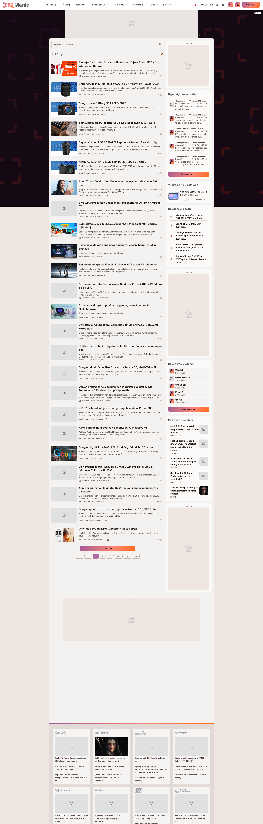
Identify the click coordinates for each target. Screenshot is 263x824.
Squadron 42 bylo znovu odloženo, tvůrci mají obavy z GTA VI (150, 816)
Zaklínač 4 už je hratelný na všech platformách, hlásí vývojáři (184, 490)
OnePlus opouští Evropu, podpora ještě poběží (108, 528)
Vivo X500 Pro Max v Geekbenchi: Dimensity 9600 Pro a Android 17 (119, 204)
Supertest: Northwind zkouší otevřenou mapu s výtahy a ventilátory (183, 461)
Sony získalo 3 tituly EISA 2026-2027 (102, 103)
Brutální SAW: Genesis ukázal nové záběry (190, 776)
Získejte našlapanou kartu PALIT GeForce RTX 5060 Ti (109, 767)
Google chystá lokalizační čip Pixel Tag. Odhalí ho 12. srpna (116, 447)
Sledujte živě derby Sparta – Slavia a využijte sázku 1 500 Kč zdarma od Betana (117, 64)
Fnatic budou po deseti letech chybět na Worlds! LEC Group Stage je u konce (183, 445)
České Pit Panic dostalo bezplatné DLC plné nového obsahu (184, 429)
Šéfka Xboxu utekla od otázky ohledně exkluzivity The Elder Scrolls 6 (108, 778)
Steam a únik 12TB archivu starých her (150, 759)
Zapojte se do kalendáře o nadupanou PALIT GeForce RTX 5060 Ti (71, 778)
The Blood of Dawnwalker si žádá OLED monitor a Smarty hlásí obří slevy (190, 818)
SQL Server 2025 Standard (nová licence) (149, 779)
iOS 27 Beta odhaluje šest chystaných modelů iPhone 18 (115, 408)
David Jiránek (84, 257)
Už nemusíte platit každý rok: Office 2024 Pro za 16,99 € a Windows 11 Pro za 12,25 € (116, 468)
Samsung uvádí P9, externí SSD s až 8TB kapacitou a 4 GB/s (117, 123)
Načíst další (107, 548)
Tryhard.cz (175, 453)
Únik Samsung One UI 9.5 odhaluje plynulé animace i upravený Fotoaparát (118, 326)
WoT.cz (173, 468)
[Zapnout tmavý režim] (237, 4)
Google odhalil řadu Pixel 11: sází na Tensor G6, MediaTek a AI (117, 367)
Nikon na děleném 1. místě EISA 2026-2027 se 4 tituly (112, 162)
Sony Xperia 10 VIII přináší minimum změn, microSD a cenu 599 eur (118, 183)
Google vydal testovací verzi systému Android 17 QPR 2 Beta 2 (118, 509)
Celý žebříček (188, 409)
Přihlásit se (251, 5)
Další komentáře (189, 174)
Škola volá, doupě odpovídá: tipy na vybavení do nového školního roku (115, 307)
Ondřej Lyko (83, 195)
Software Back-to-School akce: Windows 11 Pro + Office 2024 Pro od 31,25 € (120, 285)
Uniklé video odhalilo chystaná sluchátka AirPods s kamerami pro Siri (120, 347)
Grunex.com (175, 435)
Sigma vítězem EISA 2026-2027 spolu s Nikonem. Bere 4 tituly (118, 142)
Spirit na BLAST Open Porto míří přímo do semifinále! (181, 476)
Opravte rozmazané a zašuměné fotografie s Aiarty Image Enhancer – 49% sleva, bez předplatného (115, 388)
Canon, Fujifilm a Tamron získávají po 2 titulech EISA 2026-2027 (119, 83)
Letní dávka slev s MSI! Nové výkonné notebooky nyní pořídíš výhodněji (118, 225)
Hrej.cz (173, 497)
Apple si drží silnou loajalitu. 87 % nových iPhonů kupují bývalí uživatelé (118, 489)
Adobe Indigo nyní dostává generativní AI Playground (113, 427)
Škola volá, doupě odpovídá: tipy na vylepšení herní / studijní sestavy (118, 246)
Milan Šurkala (84, 95)
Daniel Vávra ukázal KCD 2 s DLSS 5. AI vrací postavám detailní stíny (191, 767)
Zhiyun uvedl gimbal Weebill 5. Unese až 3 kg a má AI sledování (118, 264)
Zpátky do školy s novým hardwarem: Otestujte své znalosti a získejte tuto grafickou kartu (151, 769)
